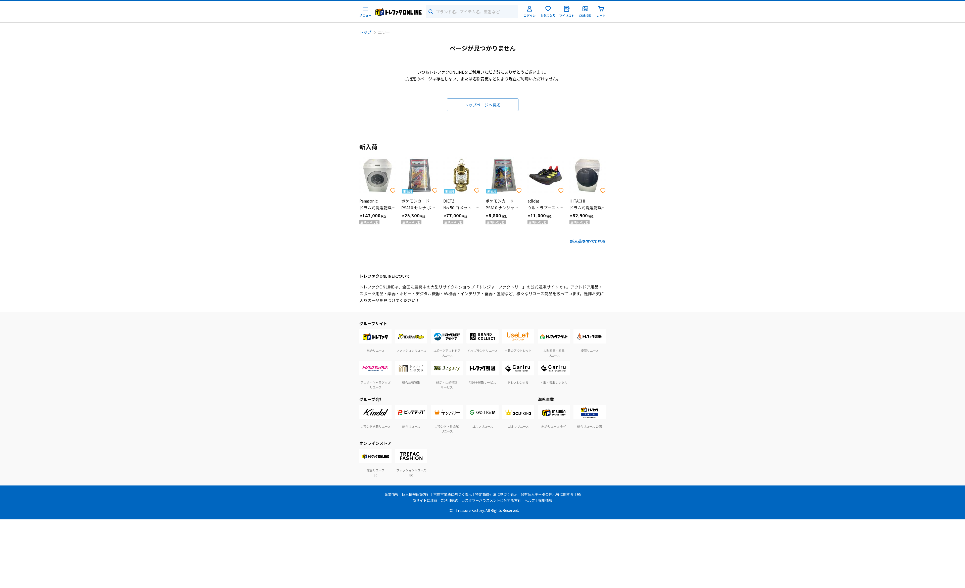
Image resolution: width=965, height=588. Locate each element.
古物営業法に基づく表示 (452, 494)
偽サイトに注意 (425, 500)
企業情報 (391, 494)
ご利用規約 (449, 500)
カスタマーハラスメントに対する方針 (491, 500)
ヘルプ (529, 500)
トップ (365, 32)
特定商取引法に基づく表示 (496, 494)
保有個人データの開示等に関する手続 (551, 494)
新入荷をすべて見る (588, 241)
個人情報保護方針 (416, 494)
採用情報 (545, 500)
